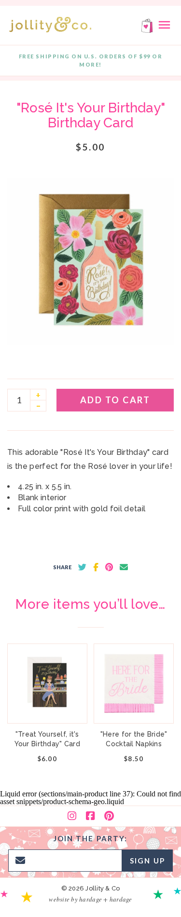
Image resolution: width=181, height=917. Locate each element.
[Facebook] (90, 816)
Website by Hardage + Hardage (90, 899)
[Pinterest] (109, 816)
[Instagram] (72, 816)
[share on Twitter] (82, 567)
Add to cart (115, 400)
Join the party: (91, 838)
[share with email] (124, 567)
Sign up (147, 860)
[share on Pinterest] (109, 567)
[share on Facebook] (95, 567)
